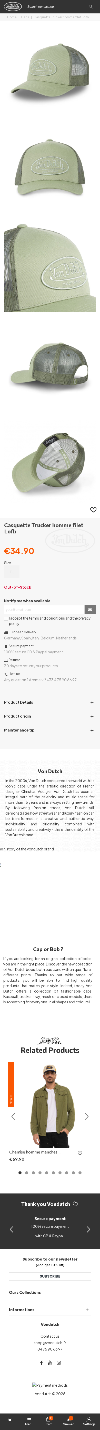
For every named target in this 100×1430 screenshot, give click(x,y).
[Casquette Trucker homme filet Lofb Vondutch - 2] (50, 211)
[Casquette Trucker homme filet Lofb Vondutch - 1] (50, 113)
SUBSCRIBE (50, 1276)
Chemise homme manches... (35, 1151)
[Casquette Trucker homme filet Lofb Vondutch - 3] (50, 309)
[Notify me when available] (90, 609)
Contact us (50, 1336)
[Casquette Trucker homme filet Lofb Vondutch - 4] (50, 407)
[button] (88, 1229)
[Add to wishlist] (93, 509)
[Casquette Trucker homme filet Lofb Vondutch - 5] (50, 505)
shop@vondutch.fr (50, 1342)
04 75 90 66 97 (50, 1349)
